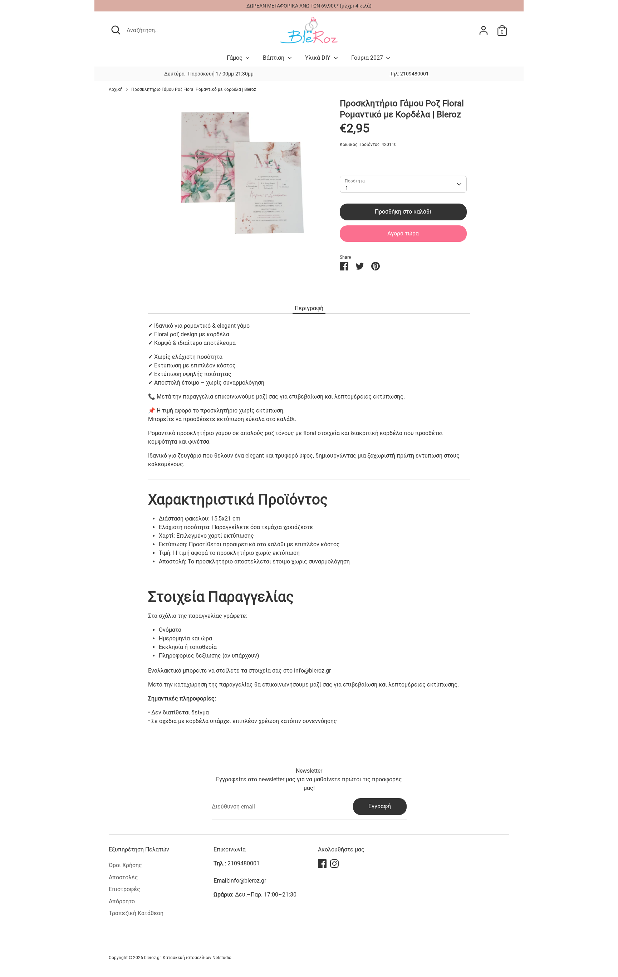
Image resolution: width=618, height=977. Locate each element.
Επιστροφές (124, 889)
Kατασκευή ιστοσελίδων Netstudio (197, 957)
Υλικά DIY (318, 57)
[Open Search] (116, 30)
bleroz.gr (152, 957)
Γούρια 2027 (367, 57)
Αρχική (116, 89)
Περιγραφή (309, 308)
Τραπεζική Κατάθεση (136, 913)
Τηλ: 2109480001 (409, 74)
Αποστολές (123, 877)
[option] (409, 74)
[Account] (483, 30)
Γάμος (235, 57)
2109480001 (243, 863)
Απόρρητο (122, 901)
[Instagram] (334, 863)
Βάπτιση (274, 57)
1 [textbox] (346, 188)
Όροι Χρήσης (125, 865)
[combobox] (403, 184)
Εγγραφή (379, 806)
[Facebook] (322, 863)
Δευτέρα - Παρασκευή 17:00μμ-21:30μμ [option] (209, 74)
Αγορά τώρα (403, 233)
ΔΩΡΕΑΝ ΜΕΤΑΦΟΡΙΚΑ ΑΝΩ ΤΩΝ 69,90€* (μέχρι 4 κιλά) (309, 6)
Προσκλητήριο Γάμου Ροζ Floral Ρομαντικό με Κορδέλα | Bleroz (193, 89)
